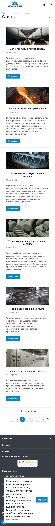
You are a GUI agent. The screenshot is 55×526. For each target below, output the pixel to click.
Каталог (6, 445)
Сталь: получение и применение (27, 108)
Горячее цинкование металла (27, 308)
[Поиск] (51, 4)
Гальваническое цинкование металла (27, 175)
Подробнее (13, 76)
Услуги (5, 452)
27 (43, 420)
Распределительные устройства (27, 371)
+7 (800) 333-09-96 (15, 476)
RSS (50, 17)
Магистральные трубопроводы (27, 48)
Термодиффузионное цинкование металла (27, 242)
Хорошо (42, 499)
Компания (7, 438)
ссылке (15, 519)
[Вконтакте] (3, 522)
